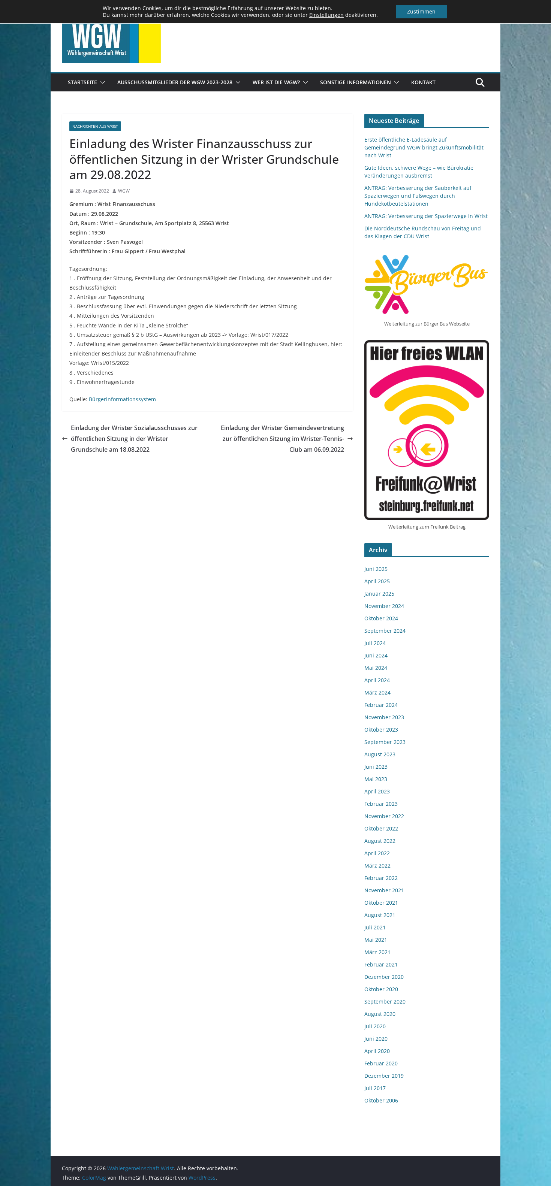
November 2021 (384, 890)
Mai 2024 (375, 667)
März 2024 (377, 692)
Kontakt (423, 82)
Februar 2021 (381, 964)
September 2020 (385, 1001)
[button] (101, 82)
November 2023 (384, 717)
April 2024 (377, 680)
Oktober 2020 (381, 989)
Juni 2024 (376, 655)
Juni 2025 (376, 568)
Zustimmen (421, 11)
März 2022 (377, 865)
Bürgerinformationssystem (122, 399)
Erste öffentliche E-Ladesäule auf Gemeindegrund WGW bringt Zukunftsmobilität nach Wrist (424, 147)
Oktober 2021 (381, 902)
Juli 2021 (375, 927)
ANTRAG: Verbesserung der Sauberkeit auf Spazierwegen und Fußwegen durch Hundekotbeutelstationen (418, 195)
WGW (124, 191)
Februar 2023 (381, 803)
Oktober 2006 (381, 1100)
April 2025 (377, 581)
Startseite (82, 82)
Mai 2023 (375, 779)
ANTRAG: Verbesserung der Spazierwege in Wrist (426, 216)
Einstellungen (326, 15)
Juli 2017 (375, 1088)
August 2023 (379, 754)
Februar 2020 (381, 1063)
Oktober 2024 (381, 618)
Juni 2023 (376, 766)
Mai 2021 (375, 939)
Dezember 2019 (384, 1075)
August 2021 (379, 915)
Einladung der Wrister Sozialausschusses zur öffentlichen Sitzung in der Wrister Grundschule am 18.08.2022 (134, 439)
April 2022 (377, 853)
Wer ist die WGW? (276, 82)
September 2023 (385, 741)
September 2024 (385, 630)
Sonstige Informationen (355, 82)
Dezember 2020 (384, 976)
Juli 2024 (375, 643)
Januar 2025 (379, 593)
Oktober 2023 (381, 729)
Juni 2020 (376, 1038)
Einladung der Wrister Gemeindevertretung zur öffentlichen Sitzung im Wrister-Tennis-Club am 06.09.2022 (282, 439)
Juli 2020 (375, 1026)
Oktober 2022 (381, 828)
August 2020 (379, 1013)
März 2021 (377, 952)
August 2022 (379, 840)
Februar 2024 (381, 704)
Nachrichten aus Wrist (95, 126)
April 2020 (377, 1051)
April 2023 (377, 791)
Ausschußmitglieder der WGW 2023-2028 (174, 82)
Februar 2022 (381, 877)
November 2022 (384, 816)
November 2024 (384, 605)
